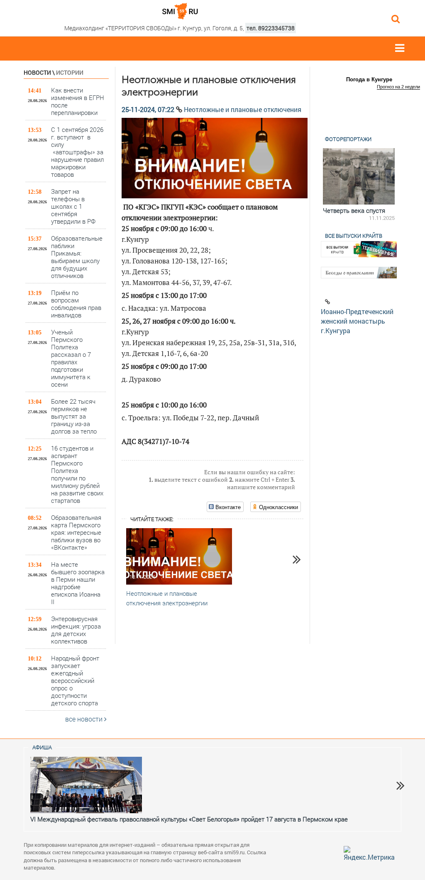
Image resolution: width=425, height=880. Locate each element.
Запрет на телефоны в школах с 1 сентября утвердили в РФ (73, 206)
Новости (37, 72)
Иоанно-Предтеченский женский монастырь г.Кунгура (357, 321)
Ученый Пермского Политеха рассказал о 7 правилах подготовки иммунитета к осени (71, 358)
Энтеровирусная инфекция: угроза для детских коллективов (76, 629)
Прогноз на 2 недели (398, 86)
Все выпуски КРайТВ (353, 235)
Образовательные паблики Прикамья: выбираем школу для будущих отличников (77, 256)
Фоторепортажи (348, 139)
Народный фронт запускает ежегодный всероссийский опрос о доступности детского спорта (75, 680)
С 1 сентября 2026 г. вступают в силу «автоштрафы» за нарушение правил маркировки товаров (77, 151)
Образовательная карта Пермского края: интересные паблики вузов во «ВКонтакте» (76, 532)
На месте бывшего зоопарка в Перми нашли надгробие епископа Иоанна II (78, 582)
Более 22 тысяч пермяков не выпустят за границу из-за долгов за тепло (74, 416)
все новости (84, 718)
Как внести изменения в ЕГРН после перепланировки (77, 101)
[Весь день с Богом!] (366, 176)
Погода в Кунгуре (369, 79)
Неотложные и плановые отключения (242, 109)
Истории (69, 72)
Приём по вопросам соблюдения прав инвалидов (76, 303)
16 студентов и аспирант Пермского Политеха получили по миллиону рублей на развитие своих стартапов (77, 474)
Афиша (42, 747)
